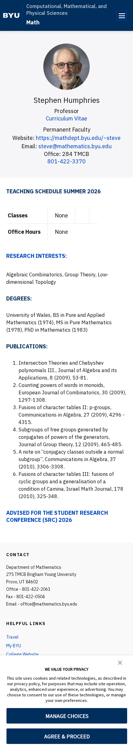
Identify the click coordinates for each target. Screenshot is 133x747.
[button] (120, 662)
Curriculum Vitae (66, 118)
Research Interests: (36, 255)
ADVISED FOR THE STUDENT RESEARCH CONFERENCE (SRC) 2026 (57, 516)
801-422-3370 (66, 161)
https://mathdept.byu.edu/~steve (78, 137)
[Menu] (121, 15)
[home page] (11, 15)
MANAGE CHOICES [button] (66, 716)
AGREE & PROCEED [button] (67, 736)
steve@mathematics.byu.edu (75, 146)
